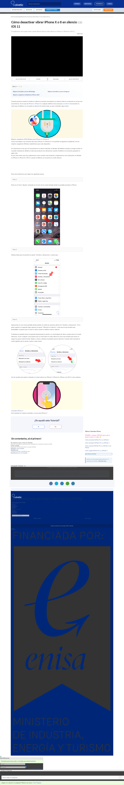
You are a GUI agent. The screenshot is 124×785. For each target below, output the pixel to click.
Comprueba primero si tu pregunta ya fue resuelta (15, 773)
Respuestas (87, 3)
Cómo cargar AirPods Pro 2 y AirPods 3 (96, 450)
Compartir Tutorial (52, 9)
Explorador (14, 511)
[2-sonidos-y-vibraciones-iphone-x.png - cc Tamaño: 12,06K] (47, 286)
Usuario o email (30, 764)
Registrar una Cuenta (17, 448)
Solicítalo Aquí (102, 461)
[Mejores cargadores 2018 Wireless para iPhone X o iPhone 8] (47, 123)
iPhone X (31, 103)
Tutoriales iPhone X (17, 411)
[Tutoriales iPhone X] (46, 395)
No (55, 426)
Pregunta (14, 502)
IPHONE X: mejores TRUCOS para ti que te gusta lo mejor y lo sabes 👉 (97, 436)
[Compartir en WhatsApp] (67, 483)
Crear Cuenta (108, 9)
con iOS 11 (66, 103)
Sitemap (14, 510)
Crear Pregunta (37, 783)
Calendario (14, 512)
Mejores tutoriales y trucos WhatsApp (24, 91)
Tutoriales (99, 3)
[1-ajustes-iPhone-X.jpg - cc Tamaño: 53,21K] (47, 217)
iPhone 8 (37, 103)
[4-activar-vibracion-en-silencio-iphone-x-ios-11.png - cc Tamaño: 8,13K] (62, 359)
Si (38, 426)
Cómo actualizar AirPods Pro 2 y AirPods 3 (97, 443)
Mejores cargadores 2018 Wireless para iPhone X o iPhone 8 (30, 139)
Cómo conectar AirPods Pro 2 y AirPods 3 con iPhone (98, 446)
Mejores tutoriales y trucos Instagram (58, 91)
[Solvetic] (19, 4)
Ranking (23, 502)
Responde (18, 502)
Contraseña (28, 765)
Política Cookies (37, 518)
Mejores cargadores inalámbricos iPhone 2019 (26, 95)
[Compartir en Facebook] (51, 483)
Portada (77, 3)
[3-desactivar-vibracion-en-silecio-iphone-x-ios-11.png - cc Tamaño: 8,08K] (31, 359)
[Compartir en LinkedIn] (62, 483)
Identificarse (97, 9)
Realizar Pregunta (17, 9)
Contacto (13, 529)
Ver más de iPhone (90, 454)
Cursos (109, 3)
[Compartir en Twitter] (56, 483)
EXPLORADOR (39, 9)
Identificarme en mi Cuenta (19, 453)
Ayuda (12, 528)
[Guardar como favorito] (78, 22)
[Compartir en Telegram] (73, 483)
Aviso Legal (87, 518)
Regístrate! (33, 761)
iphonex (80, 34)
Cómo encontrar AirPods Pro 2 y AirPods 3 (97, 440)
